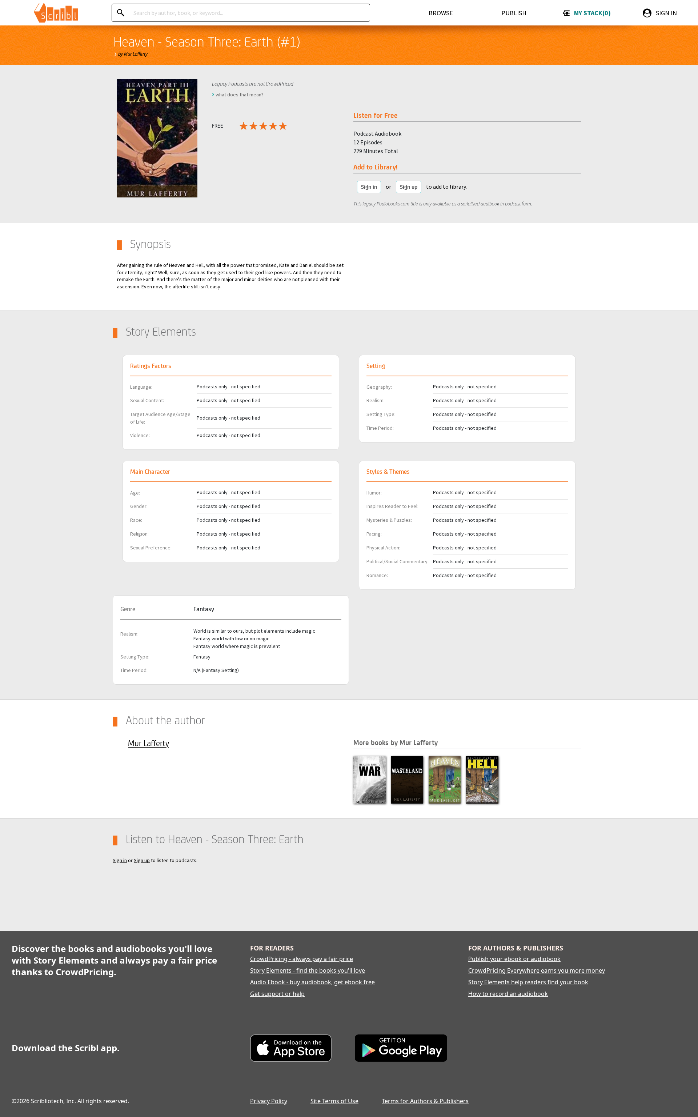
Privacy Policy (268, 1101)
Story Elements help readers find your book (528, 982)
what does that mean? (240, 94)
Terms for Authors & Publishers (425, 1101)
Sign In (666, 13)
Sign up (408, 187)
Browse (441, 13)
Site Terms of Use (334, 1101)
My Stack (591, 13)
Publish (513, 13)
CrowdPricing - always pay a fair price (301, 959)
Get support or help (277, 994)
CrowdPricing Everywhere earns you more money (536, 970)
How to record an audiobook (508, 994)
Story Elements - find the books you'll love (307, 970)
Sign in (369, 187)
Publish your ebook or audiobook (514, 959)
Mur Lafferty (148, 743)
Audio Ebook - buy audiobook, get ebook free (312, 982)
